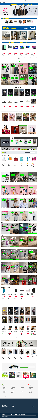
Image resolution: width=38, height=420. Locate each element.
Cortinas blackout (22, 387)
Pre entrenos (22, 393)
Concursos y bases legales (4, 405)
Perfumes (21, 388)
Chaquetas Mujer (4, 385)
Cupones (11, 5)
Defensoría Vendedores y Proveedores (5, 407)
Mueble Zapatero (22, 385)
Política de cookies (18, 414)
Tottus (32, 404)
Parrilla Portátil (22, 391)
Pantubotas (13, 392)
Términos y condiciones (13, 414)
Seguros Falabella (33, 407)
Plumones (13, 386)
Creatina (21, 392)
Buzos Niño (4, 386)
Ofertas (21, 5)
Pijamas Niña (4, 387)
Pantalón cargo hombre (5, 389)
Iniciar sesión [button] (27, 152)
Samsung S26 (30, 388)
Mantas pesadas (13, 385)
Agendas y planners (31, 389)
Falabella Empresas (26, 5)
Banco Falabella (33, 406)
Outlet (18, 5)
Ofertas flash (15, 5)
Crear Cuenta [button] (32, 152)
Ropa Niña (4, 388)
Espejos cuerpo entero (31, 393)
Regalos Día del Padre (31, 392)
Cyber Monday (13, 404)
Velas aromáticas (30, 391)
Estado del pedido (3, 404)
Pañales (21, 389)
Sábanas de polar (13, 387)
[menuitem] (31, 2)
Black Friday (13, 406)
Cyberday (12, 405)
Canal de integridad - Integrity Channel (5, 406)
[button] (19, 1)
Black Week (13, 407)
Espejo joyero (30, 385)
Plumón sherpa (13, 388)
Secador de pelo (30, 386)
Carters (12, 411)
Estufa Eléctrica (4, 391)
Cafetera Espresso (4, 393)
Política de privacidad (23, 414)
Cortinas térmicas (13, 389)
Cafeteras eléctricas (31, 387)
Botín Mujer (13, 391)
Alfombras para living (22, 386)
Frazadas (12, 393)
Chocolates (4, 392)
